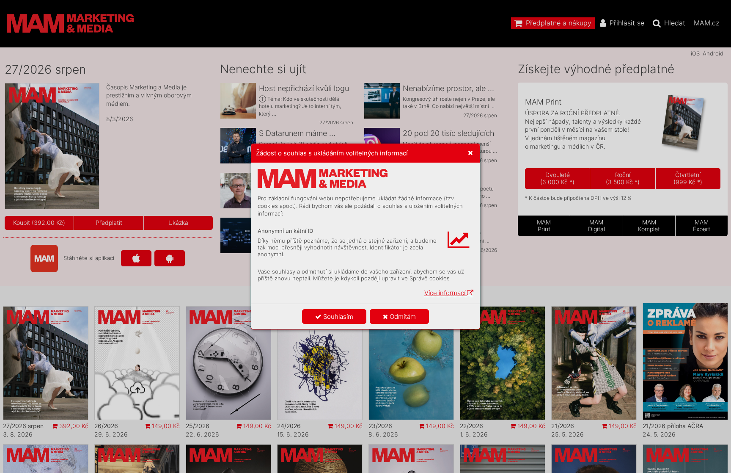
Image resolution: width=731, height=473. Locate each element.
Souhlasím (337, 317)
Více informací (445, 293)
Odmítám (402, 317)
